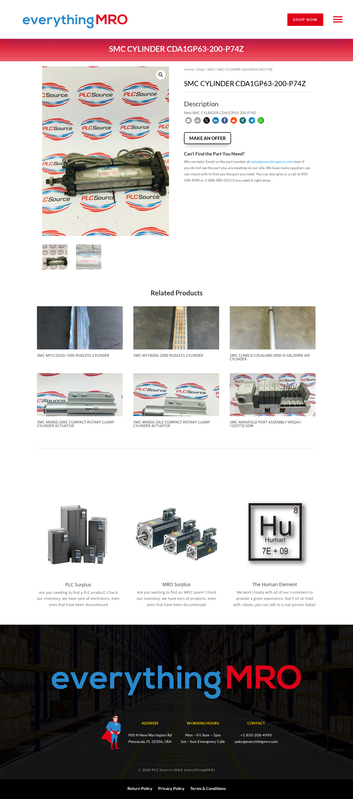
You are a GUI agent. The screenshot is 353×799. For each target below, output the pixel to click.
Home (189, 69)
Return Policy (139, 788)
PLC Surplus (78, 584)
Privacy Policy (171, 788)
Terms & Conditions (208, 788)
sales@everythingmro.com (272, 161)
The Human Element (274, 584)
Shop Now (305, 19)
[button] (160, 74)
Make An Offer (207, 138)
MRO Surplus (176, 584)
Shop (200, 69)
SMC (210, 69)
